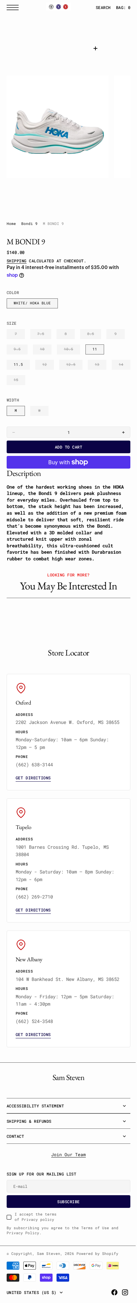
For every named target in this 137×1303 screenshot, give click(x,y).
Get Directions (33, 785)
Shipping (17, 260)
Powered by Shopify (97, 1268)
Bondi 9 (29, 223)
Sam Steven (48, 1268)
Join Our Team (66, 1169)
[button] (14, 7)
